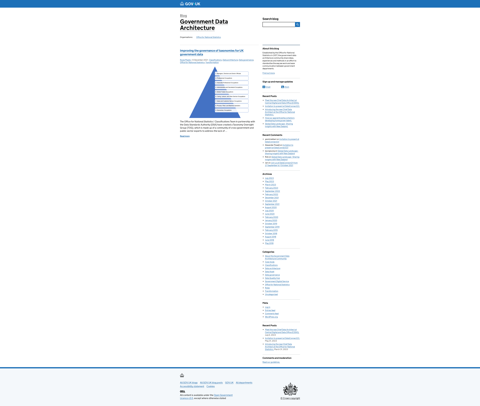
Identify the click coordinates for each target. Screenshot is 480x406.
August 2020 (271, 207)
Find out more (268, 73)
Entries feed (270, 310)
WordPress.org (271, 317)
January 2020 (271, 220)
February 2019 (271, 230)
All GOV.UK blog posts (211, 382)
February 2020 (271, 217)
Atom (286, 87)
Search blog (270, 19)
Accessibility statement (192, 386)
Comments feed (272, 313)
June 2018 (269, 240)
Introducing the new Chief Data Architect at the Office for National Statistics (280, 112)
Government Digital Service (277, 281)
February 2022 (271, 194)
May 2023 (269, 181)
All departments (244, 382)
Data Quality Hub (272, 278)
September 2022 (272, 191)
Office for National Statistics (208, 37)
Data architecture (230, 60)
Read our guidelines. (271, 362)
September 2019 (272, 227)
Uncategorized (271, 294)
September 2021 (272, 204)
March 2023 (270, 184)
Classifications (215, 60)
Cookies (210, 386)
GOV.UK (229, 382)
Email (268, 87)
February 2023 (271, 188)
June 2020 (269, 214)
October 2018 (271, 233)
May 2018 (269, 243)
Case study (269, 262)
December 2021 (272, 197)
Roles (267, 288)
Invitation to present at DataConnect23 (282, 106)
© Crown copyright (290, 398)
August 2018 (270, 237)
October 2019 (271, 223)
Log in (267, 307)
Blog (183, 15)
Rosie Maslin (185, 60)
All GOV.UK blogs (189, 382)
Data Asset (269, 271)
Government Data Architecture (204, 24)
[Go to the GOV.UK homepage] (190, 3)
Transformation (212, 62)
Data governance (246, 60)
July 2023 (269, 178)
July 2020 (269, 210)
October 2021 (271, 201)
